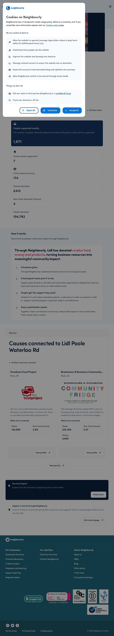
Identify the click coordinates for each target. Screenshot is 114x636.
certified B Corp (63, 94)
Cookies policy (52, 25)
